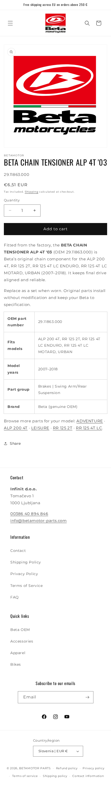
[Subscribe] (87, 697)
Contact (18, 550)
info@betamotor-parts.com (38, 520)
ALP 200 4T (16, 427)
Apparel (17, 653)
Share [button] (15, 443)
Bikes (15, 664)
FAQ (14, 597)
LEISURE (40, 427)
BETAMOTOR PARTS (35, 768)
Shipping (31, 191)
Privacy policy (93, 768)
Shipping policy (55, 776)
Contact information (88, 776)
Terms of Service (26, 585)
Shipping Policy (25, 562)
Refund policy (67, 768)
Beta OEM (20, 629)
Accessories (21, 641)
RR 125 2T (62, 427)
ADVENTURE (89, 420)
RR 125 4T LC (89, 427)
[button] (10, 23)
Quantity (12, 200)
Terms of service (25, 776)
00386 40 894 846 (29, 513)
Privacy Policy (24, 573)
